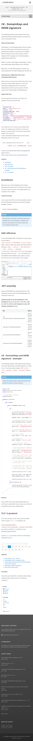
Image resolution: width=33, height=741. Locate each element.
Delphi (4, 607)
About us (19, 738)
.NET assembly (9, 166)
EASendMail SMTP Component (17, 7)
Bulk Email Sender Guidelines (13, 565)
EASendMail (9, 383)
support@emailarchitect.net (10, 635)
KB (26, 7)
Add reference (9, 164)
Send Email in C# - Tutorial (12, 558)
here (9, 81)
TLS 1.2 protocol (9, 172)
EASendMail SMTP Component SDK (15, 560)
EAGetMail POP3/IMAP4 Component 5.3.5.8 (13, 681)
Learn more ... (5, 714)
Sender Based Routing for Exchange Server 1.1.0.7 (15, 700)
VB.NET (5, 601)
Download (6, 611)
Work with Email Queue (11, 567)
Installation (8, 162)
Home (7, 7)
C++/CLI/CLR (6, 602)
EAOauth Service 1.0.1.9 (8, 675)
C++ (4, 606)
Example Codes (15, 9)
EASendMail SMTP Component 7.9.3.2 (12, 657)
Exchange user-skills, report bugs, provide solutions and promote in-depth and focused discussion (15, 646)
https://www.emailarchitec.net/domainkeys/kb (14, 155)
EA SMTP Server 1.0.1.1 (7, 663)
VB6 (4, 604)
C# (21, 9)
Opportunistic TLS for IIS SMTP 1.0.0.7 (12, 694)
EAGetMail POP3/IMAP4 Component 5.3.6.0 (13, 669)
